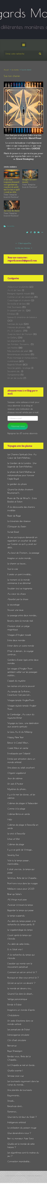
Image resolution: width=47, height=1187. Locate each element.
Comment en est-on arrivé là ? (22, 972)
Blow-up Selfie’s (15, 894)
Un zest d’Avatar (15, 783)
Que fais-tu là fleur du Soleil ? (22, 1117)
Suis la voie (13, 569)
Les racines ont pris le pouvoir (21, 686)
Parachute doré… (15, 1106)
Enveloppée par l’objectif (19, 753)
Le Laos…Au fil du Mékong (20, 732)
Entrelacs (12, 314)
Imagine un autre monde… (29, 180)
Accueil (6, 70)
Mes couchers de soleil (18, 351)
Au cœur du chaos (11, 211)
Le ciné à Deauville (16, 833)
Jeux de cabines (15, 778)
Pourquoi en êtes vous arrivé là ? (23, 977)
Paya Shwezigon (15, 1051)
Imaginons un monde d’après (21, 1010)
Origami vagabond (17, 773)
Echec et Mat (14, 839)
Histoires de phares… (17, 327)
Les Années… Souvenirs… (19, 344)
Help (10, 819)
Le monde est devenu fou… (20, 988)
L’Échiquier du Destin (17, 526)
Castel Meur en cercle (18, 748)
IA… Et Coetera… (15, 330)
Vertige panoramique (17, 999)
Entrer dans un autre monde (21, 645)
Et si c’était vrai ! (15, 949)
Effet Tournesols (14, 307)
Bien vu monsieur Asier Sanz (21, 1138)
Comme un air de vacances (20, 297)
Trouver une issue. (16, 610)
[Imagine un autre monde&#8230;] (30, 174)
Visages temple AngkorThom (21, 700)
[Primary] (23, 45)
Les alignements (15, 341)
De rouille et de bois (17, 303)
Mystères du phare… (17, 789)
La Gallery (12, 337)
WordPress (38, 1176)
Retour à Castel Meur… (18, 742)
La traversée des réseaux (19, 521)
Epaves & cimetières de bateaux (22, 317)
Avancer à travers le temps (20, 905)
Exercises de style (15, 324)
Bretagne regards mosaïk (19, 293)
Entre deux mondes (16, 640)
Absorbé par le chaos (18, 599)
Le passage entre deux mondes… (22, 615)
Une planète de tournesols (20, 1090)
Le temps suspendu (16, 915)
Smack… (11, 1101)
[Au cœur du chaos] (12, 205)
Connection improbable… (19, 1161)
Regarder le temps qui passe (20, 910)
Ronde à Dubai (14, 1004)
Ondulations (13, 1015)
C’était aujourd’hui (24, 243)
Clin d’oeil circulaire (17, 1040)
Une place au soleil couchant (21, 767)
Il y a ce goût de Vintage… (20, 849)
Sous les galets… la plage (19, 368)
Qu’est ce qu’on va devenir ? (21, 983)
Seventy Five (13, 855)
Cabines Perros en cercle (19, 814)
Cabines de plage (16, 844)
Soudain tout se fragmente (20, 588)
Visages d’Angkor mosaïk (19, 635)
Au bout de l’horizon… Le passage (23, 553)
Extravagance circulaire (18, 1035)
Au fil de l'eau (14, 290)
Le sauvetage (14, 604)
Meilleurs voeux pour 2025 (21, 888)
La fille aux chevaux (22, 248)
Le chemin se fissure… (17, 563)
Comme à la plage (16, 808)
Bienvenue (12, 1045)
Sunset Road (13, 532)
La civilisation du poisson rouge (22, 1127)
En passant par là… (16, 310)
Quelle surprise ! (15, 1070)
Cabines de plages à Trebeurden (23, 803)
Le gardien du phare (17, 484)
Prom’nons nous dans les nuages (23, 883)
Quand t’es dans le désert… (20, 993)
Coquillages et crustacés (19, 300)
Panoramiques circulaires (19, 354)
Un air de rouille (15, 378)
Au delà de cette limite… (19, 944)
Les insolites (15, 70)
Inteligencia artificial (17, 1122)
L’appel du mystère (16, 680)
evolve (7, 1176)
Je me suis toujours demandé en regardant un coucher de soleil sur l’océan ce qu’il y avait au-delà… (11, 185)
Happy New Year (16, 737)
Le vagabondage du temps (20, 930)
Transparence (14, 374)
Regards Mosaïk (15, 364)
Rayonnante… (14, 1095)
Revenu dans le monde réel (20, 620)
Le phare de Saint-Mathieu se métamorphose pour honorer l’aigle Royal (21, 475)
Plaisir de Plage (14, 515)
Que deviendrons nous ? (19, 1133)
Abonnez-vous (18, 426)
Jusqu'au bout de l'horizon (20, 334)
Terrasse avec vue (16, 1076)
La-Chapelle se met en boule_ (21, 1065)
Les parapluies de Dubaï (19, 1029)
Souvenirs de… (14, 371)
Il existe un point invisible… (20, 574)
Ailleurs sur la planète (18, 287)
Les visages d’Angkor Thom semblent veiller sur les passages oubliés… (22, 672)
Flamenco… (12, 1111)
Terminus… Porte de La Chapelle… (22, 878)
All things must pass (17, 899)
